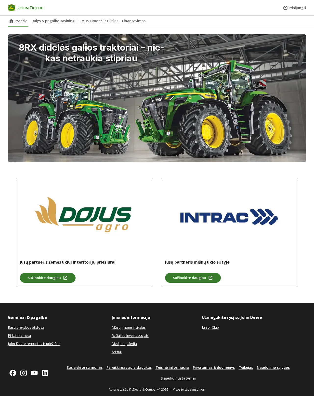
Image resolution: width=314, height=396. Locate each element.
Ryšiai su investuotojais (130, 335)
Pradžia (21, 20)
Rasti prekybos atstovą (26, 327)
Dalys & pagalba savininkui (54, 20)
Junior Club (210, 327)
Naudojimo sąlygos (273, 367)
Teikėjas (246, 367)
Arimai (117, 351)
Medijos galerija (124, 343)
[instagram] (23, 373)
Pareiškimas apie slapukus (129, 367)
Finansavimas (133, 20)
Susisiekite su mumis (85, 367)
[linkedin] (45, 373)
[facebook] (13, 373)
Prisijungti (297, 7)
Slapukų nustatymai (178, 378)
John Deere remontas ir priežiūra (34, 343)
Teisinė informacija (172, 367)
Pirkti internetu (19, 335)
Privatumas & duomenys (214, 367)
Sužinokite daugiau (44, 277)
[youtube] (34, 373)
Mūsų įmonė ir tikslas (99, 20)
